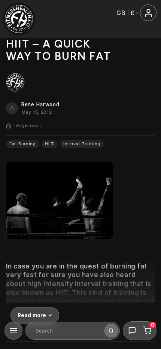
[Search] (111, 330)
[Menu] (13, 331)
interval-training (81, 144)
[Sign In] (148, 12)
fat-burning (22, 144)
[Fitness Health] (18, 18)
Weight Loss (27, 126)
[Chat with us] (132, 330)
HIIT (49, 144)
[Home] (8, 125)
